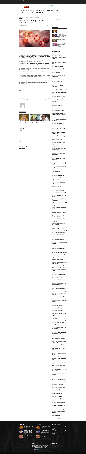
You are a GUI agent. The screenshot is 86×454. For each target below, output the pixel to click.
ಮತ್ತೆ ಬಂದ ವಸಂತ (58, 72)
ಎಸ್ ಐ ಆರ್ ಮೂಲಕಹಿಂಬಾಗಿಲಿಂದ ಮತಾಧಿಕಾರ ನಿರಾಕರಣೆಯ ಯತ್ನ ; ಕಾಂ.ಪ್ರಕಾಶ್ (61, 44)
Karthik (53, 298)
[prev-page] (19, 124)
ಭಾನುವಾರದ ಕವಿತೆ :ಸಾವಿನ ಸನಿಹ (61, 142)
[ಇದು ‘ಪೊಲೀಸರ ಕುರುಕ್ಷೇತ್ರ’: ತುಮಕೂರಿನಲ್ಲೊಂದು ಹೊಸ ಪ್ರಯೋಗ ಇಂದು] (24, 117)
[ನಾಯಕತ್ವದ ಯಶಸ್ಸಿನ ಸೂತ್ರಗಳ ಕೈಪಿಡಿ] (54, 31)
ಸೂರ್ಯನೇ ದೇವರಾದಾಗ (60, 259)
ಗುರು (55, 88)
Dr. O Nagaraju (54, 353)
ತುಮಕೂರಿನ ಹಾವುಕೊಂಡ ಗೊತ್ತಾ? (61, 379)
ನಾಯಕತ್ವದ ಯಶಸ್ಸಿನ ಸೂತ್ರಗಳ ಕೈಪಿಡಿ (28, 426)
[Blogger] (53, 446)
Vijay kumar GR (54, 202)
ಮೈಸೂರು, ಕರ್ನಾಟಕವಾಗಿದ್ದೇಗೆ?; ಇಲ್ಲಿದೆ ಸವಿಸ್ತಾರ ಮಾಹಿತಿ (60, 405)
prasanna (53, 68)
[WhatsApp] (31, 28)
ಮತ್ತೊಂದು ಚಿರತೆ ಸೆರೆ (47, 99)
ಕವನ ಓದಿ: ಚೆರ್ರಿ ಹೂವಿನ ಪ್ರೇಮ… (59, 105)
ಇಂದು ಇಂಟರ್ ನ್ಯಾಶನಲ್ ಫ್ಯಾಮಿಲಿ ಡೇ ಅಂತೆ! (59, 239)
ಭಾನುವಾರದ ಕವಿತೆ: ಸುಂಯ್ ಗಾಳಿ (60, 125)
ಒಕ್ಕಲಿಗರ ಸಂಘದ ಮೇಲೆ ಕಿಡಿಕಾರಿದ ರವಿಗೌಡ (60, 338)
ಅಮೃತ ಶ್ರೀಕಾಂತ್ (54, 315)
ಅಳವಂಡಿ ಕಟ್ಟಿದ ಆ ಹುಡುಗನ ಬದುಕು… (59, 384)
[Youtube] (66, 3)
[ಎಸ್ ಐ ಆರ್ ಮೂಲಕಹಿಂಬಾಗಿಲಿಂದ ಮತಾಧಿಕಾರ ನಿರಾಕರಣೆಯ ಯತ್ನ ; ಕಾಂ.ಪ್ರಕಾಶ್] (54, 44)
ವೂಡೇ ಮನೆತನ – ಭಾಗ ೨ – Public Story (56, 62)
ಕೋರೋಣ (58, 161)
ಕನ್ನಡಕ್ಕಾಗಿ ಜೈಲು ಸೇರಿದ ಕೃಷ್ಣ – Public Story (57, 57)
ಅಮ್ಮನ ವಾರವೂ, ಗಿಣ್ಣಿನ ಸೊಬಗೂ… (60, 310)
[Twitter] (63, 3)
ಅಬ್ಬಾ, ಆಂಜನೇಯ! (58, 361)
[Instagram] (62, 3)
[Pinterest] (29, 28)
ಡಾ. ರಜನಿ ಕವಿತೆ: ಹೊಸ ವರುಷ (58, 116)
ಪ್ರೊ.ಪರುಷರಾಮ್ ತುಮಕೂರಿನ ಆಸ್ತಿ (58, 78)
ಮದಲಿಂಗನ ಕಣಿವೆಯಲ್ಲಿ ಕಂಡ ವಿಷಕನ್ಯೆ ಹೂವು (61, 193)
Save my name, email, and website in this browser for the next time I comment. (31, 146)
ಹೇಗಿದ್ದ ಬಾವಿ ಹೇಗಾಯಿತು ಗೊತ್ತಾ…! (62, 274)
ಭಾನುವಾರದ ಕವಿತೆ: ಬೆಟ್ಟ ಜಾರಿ (60, 123)
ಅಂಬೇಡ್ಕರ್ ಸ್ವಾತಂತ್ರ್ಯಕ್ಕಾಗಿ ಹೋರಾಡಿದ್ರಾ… (61, 212)
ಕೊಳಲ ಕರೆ (56, 99)
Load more (59, 48)
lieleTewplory (54, 132)
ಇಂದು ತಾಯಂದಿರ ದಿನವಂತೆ (61, 245)
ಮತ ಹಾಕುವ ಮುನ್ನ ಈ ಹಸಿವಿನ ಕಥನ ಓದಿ (59, 66)
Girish (53, 338)
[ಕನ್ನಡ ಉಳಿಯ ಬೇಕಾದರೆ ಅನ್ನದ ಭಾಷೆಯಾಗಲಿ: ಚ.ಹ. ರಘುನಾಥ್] (35, 117)
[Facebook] (61, 3)
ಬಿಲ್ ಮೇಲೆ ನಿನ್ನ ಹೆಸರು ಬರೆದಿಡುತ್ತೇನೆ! (60, 190)
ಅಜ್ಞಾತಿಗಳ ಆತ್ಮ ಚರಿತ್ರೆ (57, 324)
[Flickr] (58, 446)
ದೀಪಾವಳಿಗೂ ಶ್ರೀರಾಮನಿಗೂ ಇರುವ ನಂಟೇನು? (59, 409)
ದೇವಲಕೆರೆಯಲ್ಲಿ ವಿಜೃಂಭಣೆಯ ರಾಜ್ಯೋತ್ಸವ (60, 365)
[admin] (19, 25)
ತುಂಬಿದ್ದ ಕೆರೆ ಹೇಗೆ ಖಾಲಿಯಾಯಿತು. (60, 418)
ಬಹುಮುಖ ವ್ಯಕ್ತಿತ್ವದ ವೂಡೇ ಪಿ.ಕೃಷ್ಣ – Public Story (57, 59)
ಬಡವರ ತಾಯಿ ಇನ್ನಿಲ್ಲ (58, 186)
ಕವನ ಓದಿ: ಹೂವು (60, 79)
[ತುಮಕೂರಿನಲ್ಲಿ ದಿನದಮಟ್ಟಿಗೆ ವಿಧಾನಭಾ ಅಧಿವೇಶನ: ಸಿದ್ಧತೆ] (54, 40)
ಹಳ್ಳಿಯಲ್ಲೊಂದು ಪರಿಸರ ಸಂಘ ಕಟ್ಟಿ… (61, 135)
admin (22, 25)
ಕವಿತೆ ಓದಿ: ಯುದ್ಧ (61, 108)
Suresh (53, 55)
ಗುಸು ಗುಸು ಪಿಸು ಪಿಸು (57, 171)
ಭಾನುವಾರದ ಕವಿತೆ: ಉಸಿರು (59, 139)
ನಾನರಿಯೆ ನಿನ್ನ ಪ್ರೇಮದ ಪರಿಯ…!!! (59, 307)
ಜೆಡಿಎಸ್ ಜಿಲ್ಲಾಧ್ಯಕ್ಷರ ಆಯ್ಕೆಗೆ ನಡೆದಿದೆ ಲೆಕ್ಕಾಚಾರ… (61, 232)
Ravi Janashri (54, 212)
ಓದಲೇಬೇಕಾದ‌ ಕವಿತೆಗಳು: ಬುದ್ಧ (58, 55)
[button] (66, 15)
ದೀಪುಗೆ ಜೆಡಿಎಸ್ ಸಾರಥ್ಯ (57, 415)
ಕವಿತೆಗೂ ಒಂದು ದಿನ (60, 107)
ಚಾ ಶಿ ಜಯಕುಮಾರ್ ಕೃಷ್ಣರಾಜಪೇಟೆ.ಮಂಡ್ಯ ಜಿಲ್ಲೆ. (57, 113)
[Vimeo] (65, 3)
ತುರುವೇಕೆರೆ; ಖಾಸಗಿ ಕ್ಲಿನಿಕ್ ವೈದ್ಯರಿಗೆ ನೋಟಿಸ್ (24, 99)
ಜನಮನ (30, 120)
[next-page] (21, 124)
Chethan (53, 220)
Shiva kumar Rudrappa (55, 199)
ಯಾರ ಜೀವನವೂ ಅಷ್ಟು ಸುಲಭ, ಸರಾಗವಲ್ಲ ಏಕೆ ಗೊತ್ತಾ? (61, 246)
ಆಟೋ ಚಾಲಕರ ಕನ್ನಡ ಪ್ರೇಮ (59, 376)
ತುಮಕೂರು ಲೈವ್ (23, 17)
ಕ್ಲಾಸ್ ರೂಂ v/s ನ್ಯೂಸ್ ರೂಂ (61, 228)
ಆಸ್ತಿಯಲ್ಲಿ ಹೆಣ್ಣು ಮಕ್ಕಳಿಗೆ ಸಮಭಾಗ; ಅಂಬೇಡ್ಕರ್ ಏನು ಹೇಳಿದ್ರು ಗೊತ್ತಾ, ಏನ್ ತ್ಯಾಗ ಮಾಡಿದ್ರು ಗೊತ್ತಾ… (59, 163)
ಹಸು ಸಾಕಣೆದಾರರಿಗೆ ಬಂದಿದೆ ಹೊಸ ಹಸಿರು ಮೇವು (60, 192)
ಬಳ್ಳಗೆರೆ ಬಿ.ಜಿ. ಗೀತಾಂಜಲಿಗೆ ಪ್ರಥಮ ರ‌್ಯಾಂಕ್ (59, 344)
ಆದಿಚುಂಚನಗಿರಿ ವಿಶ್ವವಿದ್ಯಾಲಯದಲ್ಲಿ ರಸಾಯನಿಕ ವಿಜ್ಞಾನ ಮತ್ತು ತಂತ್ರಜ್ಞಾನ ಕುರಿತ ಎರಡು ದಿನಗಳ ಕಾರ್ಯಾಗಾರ (61, 35)
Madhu (53, 348)
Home (20, 17)
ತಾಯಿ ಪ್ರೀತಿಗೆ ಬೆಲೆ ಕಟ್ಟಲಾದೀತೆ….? (60, 277)
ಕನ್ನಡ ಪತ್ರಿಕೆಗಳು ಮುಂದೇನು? (60, 322)
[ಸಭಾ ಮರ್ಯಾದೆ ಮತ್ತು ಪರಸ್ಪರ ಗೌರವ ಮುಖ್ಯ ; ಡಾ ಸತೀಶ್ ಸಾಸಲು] (45, 117)
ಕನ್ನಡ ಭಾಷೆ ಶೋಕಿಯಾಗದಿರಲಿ (59, 305)
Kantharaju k (54, 280)
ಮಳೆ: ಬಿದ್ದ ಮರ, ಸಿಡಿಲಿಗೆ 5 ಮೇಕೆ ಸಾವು (61, 96)
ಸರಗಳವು (58, 184)
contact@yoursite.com (38, 449)
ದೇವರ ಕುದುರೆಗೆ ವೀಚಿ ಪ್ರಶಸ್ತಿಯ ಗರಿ (59, 335)
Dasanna (53, 365)
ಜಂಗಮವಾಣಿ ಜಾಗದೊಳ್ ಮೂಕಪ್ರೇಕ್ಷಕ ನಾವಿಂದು (61, 248)
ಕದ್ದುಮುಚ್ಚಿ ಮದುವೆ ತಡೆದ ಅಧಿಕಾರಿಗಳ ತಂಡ (61, 94)
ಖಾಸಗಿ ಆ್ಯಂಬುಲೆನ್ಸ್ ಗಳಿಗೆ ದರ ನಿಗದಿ (60, 144)
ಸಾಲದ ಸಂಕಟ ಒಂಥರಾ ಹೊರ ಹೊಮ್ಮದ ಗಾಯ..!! (61, 252)
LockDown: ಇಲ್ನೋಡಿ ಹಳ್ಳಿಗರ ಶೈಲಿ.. (60, 325)
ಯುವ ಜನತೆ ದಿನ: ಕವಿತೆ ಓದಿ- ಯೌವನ (59, 110)
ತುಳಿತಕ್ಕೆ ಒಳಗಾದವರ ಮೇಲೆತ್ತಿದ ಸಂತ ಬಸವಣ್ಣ (60, 267)
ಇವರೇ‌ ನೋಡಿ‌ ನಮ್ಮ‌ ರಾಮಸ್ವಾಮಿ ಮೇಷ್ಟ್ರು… (60, 175)
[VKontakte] (62, 446)
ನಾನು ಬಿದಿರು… (57, 298)
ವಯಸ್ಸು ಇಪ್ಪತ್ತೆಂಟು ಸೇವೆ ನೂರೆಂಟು (61, 385)
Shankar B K (54, 293)
